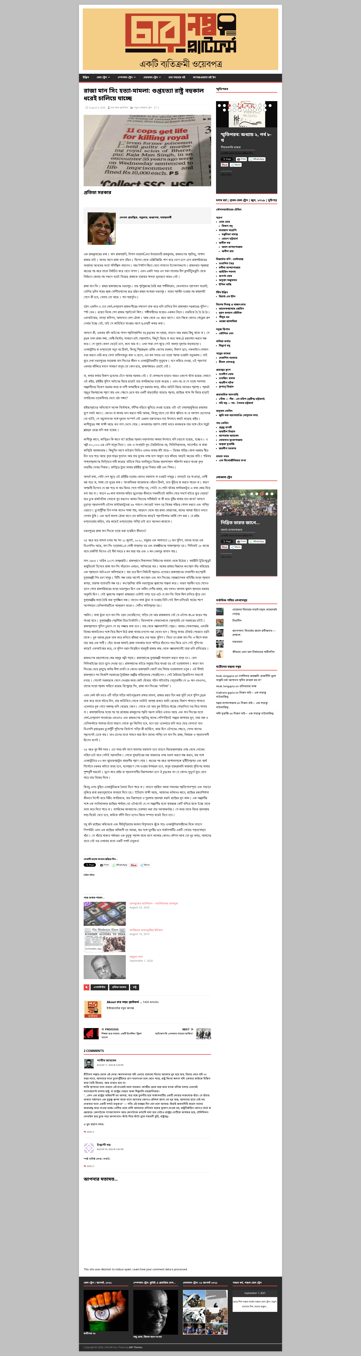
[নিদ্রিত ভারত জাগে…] (246, 502)
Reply (90, 1132)
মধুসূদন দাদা (136, 957)
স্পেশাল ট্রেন (125, 77)
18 (254, 110)
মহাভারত (237, 642)
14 (234, 110)
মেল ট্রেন (102, 77)
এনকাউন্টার (99, 987)
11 (270, 105)
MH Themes (135, 1347)
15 (239, 110)
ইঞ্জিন (86, 77)
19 (260, 110)
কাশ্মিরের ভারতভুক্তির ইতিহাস (146, 930)
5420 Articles (151, 1002)
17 (249, 110)
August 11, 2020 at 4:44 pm (110, 1065)
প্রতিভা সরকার (119, 987)
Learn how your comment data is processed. (160, 1269)
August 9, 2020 (97, 107)
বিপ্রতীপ (236, 621)
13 (229, 110)
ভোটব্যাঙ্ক (238, 259)
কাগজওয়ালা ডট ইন (204, 77)
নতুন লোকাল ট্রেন (143, 107)
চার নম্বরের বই (177, 77)
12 (224, 110)
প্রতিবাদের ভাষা (247, 686)
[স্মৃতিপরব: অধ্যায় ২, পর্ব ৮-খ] (246, 114)
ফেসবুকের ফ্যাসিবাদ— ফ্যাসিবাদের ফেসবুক (154, 904)
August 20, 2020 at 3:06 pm (110, 1149)
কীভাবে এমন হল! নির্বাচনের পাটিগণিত (253, 652)
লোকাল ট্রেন (150, 77)
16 (244, 110)
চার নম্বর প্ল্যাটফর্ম (119, 107)
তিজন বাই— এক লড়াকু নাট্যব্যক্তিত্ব (254, 714)
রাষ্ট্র (134, 987)
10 (265, 105)
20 (265, 110)
